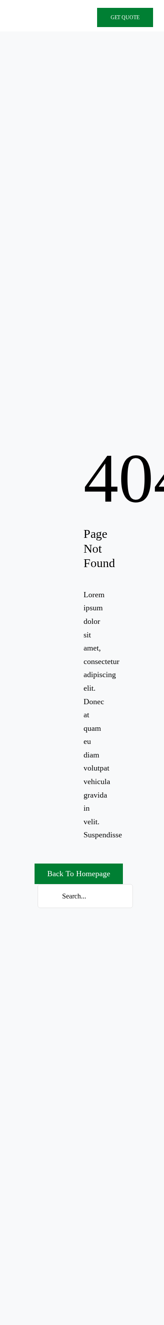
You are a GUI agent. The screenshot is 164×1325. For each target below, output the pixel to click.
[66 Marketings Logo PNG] (40, 18)
